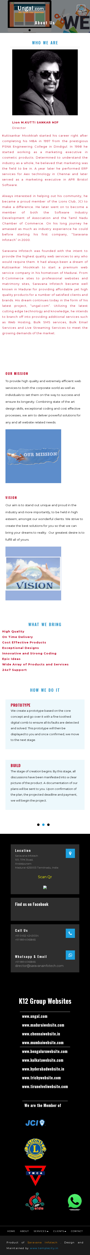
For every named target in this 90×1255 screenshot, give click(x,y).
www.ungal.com (34, 1016)
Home (11, 1231)
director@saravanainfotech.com (39, 966)
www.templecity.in (44, 1248)
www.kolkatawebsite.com (42, 1060)
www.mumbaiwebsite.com (43, 1042)
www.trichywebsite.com (41, 1077)
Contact (77, 1231)
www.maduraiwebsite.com (43, 1025)
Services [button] (40, 1231)
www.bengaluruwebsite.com (45, 1051)
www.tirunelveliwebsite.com (45, 1086)
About (24, 1231)
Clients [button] (58, 1231)
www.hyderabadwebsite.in (43, 1069)
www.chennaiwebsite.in (41, 1034)
